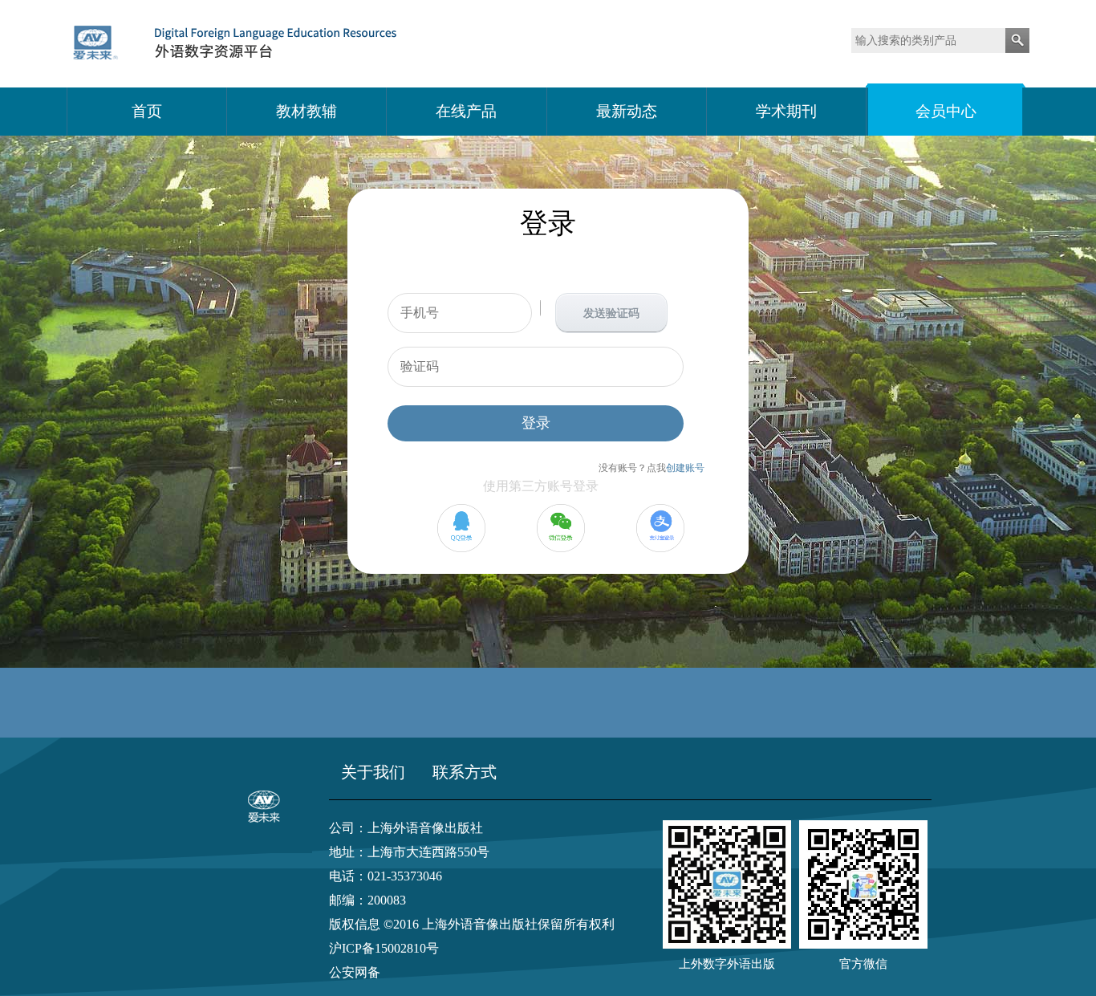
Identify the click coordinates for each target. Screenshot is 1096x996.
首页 (147, 111)
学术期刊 (786, 111)
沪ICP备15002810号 (384, 948)
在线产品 (466, 111)
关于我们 (373, 772)
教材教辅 (306, 111)
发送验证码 (611, 313)
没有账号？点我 (651, 468)
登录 (536, 423)
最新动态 (626, 111)
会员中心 (945, 111)
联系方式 (464, 772)
